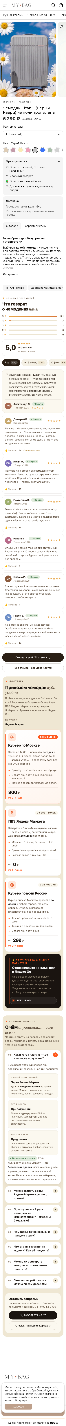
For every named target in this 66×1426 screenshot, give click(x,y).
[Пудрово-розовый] (28, 150)
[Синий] (42, 150)
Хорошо (18, 1406)
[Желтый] (20, 150)
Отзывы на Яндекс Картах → (33, 1325)
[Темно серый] (57, 150)
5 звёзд (33, 362)
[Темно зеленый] (50, 150)
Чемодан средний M (41, 15)
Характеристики (36, 226)
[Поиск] (53, 5)
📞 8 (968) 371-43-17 (33, 1315)
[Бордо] (13, 150)
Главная (8, 102)
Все (10, 362)
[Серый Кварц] (35, 150)
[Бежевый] (6, 150)
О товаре (12, 226)
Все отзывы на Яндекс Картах (33, 667)
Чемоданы (24, 102)
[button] (15, 288)
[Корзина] (61, 5)
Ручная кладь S (13, 15)
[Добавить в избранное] (61, 26)
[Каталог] (5, 5)
